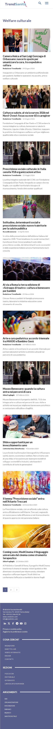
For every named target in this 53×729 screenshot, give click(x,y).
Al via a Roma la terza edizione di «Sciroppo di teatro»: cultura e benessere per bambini (26, 287)
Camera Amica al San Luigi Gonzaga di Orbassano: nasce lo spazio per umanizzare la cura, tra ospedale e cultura (24, 61)
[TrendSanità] (15, 4)
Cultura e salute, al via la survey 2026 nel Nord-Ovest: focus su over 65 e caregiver (26, 114)
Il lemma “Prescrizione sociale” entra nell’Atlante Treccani (23, 500)
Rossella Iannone (9, 232)
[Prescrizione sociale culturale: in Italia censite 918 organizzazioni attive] (26, 153)
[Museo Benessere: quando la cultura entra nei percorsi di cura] (26, 373)
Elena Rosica (19, 449)
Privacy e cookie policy (12, 629)
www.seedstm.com (10, 617)
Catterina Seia (8, 449)
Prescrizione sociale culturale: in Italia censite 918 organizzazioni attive (24, 170)
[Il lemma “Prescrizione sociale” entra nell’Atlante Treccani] (26, 482)
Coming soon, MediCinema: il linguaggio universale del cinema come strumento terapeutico (25, 554)
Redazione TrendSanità (12, 68)
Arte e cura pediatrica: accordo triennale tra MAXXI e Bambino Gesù (26, 340)
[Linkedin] (5, 624)
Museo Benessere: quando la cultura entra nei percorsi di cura (24, 390)
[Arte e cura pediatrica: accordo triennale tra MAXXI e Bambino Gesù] (26, 322)
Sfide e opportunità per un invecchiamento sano (18, 444)
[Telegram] (17, 624)
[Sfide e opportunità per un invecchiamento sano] (26, 426)
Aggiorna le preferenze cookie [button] (15, 632)
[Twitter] (9, 624)
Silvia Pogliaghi (8, 395)
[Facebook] (13, 624)
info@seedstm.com (10, 619)
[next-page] (16, 589)
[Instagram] (25, 624)
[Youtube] (21, 624)
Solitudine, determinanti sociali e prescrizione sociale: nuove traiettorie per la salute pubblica (24, 225)
